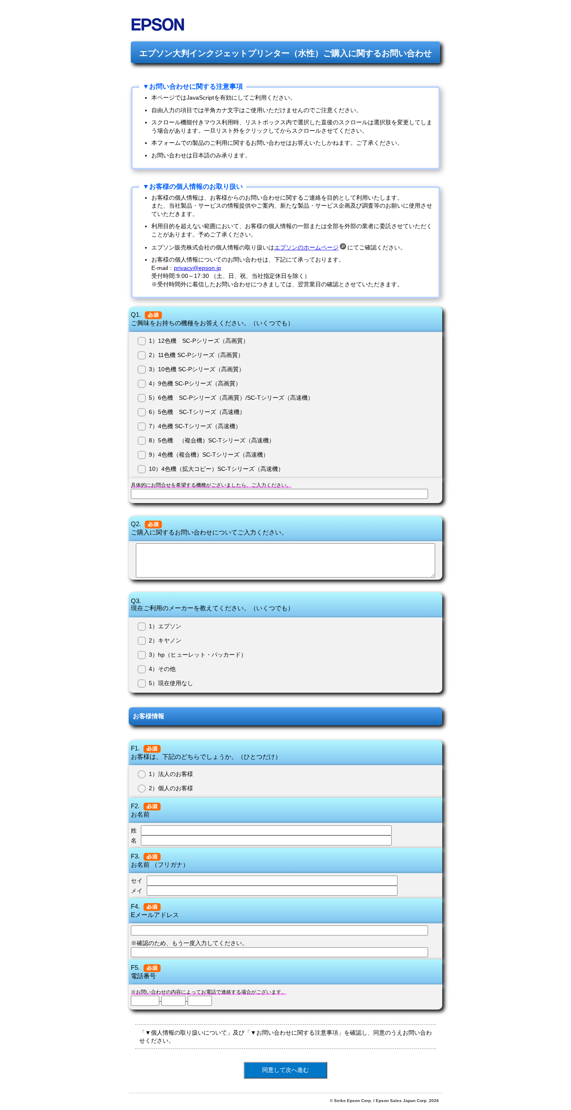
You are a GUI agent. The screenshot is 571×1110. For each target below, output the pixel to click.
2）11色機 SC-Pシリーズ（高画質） (196, 355)
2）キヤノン (165, 640)
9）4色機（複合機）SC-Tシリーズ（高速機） (209, 454)
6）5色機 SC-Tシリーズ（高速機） (197, 412)
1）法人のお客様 (171, 774)
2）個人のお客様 (171, 788)
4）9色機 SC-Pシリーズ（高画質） (195, 383)
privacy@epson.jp (197, 268)
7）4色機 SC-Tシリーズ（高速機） (195, 426)
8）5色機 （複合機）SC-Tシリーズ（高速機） (212, 440)
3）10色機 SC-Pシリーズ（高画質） (197, 369)
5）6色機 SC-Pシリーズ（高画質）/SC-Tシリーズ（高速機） (231, 397)
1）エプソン (165, 626)
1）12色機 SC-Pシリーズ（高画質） (199, 340)
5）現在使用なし (171, 683)
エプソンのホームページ (306, 247)
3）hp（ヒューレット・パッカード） (198, 654)
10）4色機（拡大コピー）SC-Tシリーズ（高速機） (216, 468)
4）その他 (162, 668)
